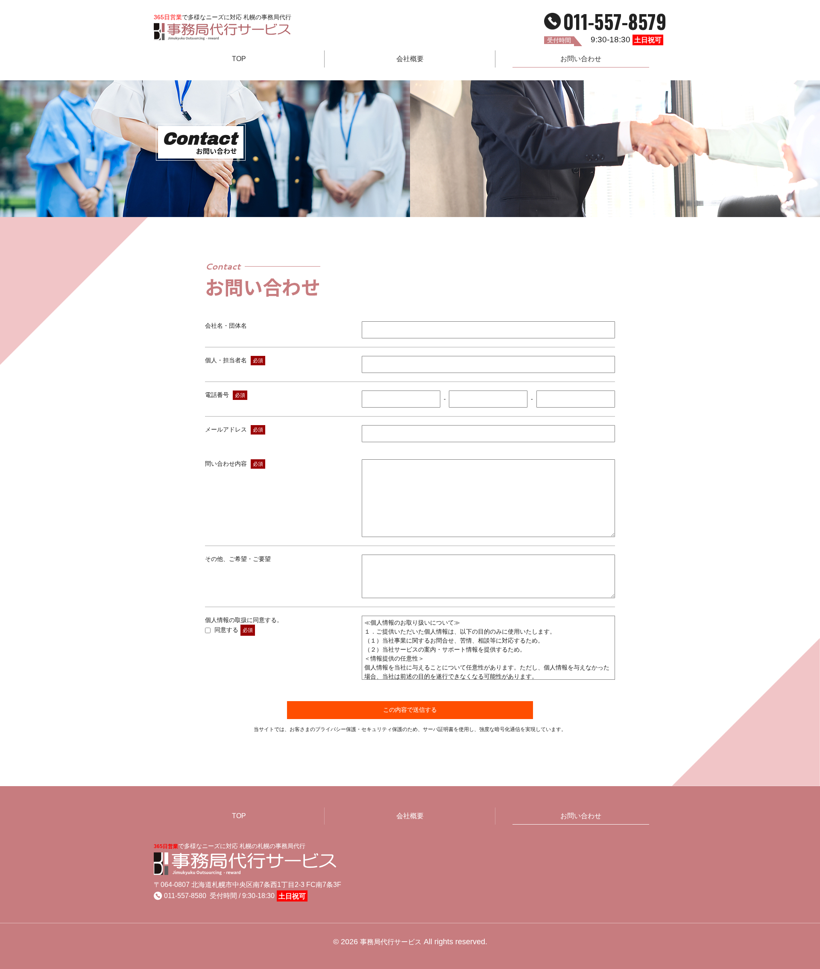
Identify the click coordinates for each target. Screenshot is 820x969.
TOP (239, 58)
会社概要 (410, 58)
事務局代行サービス (391, 942)
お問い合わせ (580, 58)
